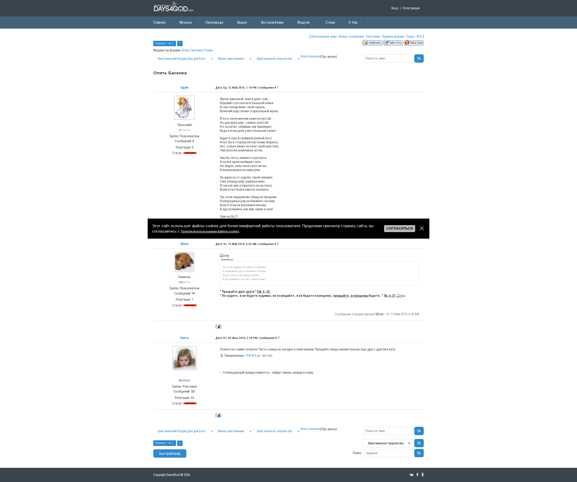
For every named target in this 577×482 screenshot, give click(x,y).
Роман (208, 50)
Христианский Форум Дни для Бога (181, 58)
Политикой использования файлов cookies (210, 231)
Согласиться (399, 228)
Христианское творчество (274, 58)
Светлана (196, 50)
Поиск (410, 36)
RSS (419, 36)
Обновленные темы (324, 36)
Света (184, 338)
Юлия (185, 50)
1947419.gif (252, 355)
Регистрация (411, 8)
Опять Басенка (310, 56)
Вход (395, 8)
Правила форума (393, 36)
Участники (373, 36)
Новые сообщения (351, 36)
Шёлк (184, 244)
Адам (184, 87)
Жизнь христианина (231, 58)
